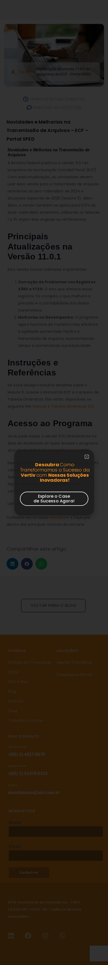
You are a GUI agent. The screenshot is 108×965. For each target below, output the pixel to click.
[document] (54, 482)
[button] (87, 457)
